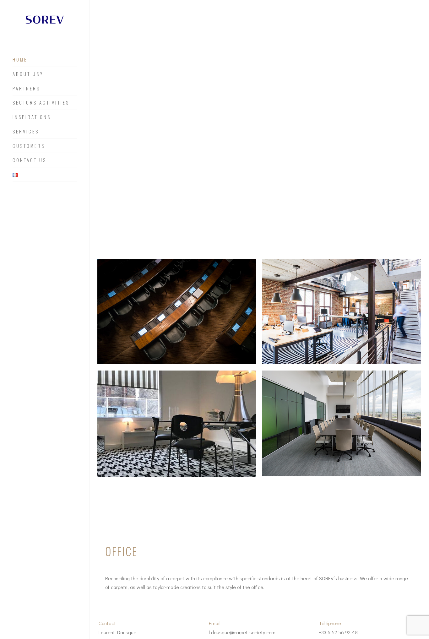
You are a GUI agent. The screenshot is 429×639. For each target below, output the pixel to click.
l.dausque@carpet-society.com (242, 632)
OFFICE (121, 551)
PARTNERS (26, 88)
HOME (20, 60)
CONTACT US (29, 160)
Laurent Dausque (117, 632)
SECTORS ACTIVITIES (41, 103)
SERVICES (26, 131)
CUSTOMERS (29, 146)
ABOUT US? (28, 74)
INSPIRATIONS (32, 117)
